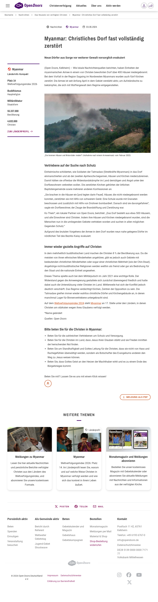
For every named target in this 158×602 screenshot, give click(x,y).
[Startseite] (28, 5)
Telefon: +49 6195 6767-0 (131, 535)
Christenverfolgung (60, 6)
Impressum (52, 575)
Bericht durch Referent (42, 528)
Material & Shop (98, 536)
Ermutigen (13, 536)
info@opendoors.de (128, 540)
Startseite (9, 15)
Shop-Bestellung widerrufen (99, 543)
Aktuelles (81, 6)
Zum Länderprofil (18, 131)
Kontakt (122, 519)
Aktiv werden (113, 6)
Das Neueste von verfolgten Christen (51, 15)
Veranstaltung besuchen (15, 543)
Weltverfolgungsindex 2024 (69, 303)
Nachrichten (24, 15)
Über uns (96, 6)
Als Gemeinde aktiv (47, 519)
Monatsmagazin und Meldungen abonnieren (128, 459)
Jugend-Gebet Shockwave (42, 545)
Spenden (12, 531)
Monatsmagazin (99, 526)
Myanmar (74, 27)
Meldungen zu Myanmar (29, 457)
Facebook (129, 575)
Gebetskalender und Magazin (73, 528)
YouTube (139, 575)
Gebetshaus (68, 535)
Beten (10, 526)
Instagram (119, 575)
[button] (61, 506)
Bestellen (96, 519)
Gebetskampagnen (72, 540)
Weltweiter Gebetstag (40, 537)
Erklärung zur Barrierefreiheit (61, 581)
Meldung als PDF (137, 397)
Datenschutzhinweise (129, 545)
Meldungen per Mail (100, 531)
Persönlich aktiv (17, 519)
